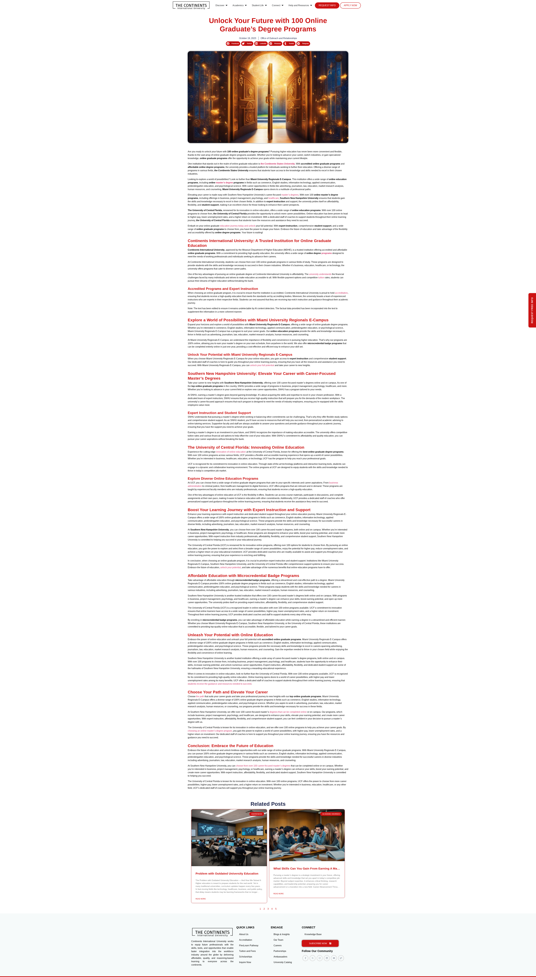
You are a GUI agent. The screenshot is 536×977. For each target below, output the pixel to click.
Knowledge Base (313, 934)
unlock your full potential (262, 365)
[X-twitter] (312, 958)
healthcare (273, 198)
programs (326, 253)
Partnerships (280, 951)
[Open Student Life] (265, 5)
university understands (320, 274)
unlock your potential (230, 567)
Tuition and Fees (247, 951)
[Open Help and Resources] (311, 5)
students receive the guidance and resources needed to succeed (219, 684)
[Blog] (341, 958)
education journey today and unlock (237, 226)
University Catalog (283, 962)
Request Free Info (532, 310)
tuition (321, 277)
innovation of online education (231, 452)
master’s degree (224, 182)
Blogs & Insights (282, 934)
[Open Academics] (245, 5)
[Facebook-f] (305, 958)
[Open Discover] (226, 5)
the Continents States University (278, 164)
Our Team (278, 940)
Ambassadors (280, 956)
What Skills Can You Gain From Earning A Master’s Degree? (315, 868)
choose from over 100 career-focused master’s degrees (263, 766)
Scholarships (245, 956)
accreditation (341, 293)
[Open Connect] (282, 5)
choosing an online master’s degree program (210, 731)
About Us (243, 934)
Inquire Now (245, 962)
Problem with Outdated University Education (227, 873)
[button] (233, 43)
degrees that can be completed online (288, 712)
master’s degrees (290, 195)
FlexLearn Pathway (248, 945)
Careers (278, 945)
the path (200, 696)
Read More (201, 899)
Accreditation (245, 940)
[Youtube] (334, 958)
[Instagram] (320, 958)
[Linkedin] (327, 958)
